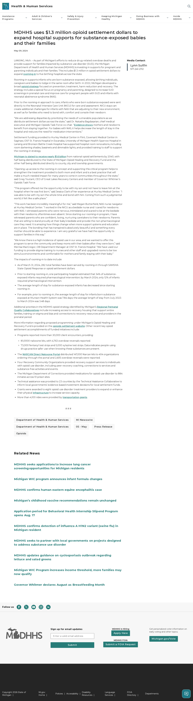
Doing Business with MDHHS (148, 17)
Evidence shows (83, 125)
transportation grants (75, 397)
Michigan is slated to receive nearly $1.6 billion (40, 156)
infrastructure (41, 392)
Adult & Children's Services (42, 17)
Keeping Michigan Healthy (112, 17)
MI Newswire (84, 420)
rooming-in (29, 74)
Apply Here (121, 633)
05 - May (81, 426)
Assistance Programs (8, 17)
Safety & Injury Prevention (75, 17)
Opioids (21, 433)
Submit (72, 645)
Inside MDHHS (177, 17)
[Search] (189, 6)
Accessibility (72, 693)
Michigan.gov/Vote (164, 638)
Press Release (103, 426)
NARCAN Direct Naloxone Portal (41, 354)
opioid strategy (30, 86)
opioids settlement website (69, 326)
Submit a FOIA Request (121, 644)
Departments (152, 693)
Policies (59, 693)
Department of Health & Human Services (42, 420)
